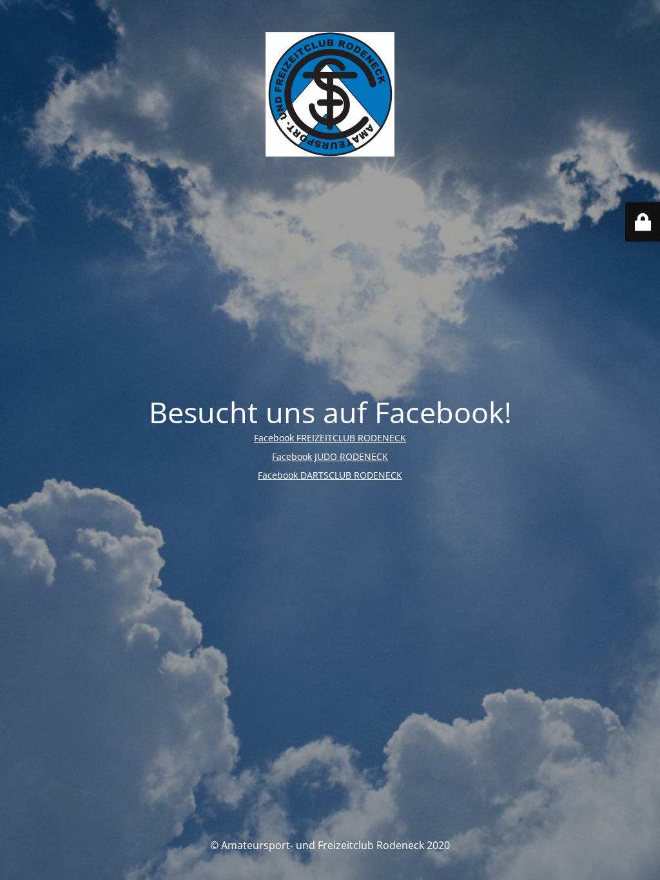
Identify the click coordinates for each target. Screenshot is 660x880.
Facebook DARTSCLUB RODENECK (330, 475)
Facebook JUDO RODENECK (330, 456)
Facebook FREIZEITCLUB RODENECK (330, 438)
